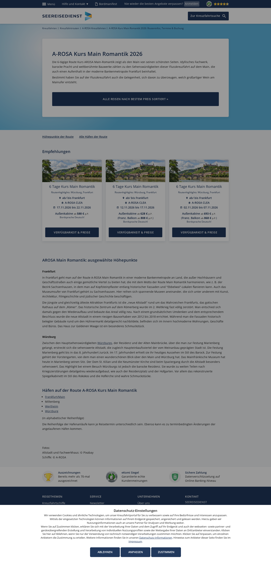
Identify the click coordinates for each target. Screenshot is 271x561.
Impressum (135, 541)
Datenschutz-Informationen (155, 537)
